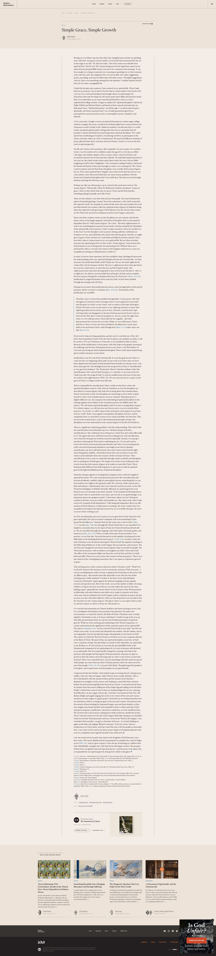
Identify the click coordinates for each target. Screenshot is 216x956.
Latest (94, 4)
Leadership (144, 942)
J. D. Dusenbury (83, 911)
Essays (76, 13)
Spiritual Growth (83, 802)
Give (117, 4)
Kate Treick (71, 37)
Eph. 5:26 (89, 525)
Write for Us (123, 931)
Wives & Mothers (107, 802)
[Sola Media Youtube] (164, 931)
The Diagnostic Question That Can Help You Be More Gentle (124, 885)
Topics (76, 802)
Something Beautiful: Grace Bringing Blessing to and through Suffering (89, 885)
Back (77, 756)
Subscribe (128, 4)
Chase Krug (118, 911)
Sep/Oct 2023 (100, 862)
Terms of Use (162, 942)
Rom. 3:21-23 (134, 277)
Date (75, 806)
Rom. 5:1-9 (121, 327)
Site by (170, 949)
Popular (102, 4)
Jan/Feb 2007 (172, 862)
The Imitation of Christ (90, 820)
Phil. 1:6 (82, 743)
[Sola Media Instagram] (168, 931)
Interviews (149, 881)
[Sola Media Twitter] (177, 931)
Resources (69, 13)
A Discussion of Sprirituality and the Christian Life (161, 885)
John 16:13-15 (89, 534)
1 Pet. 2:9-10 (94, 665)
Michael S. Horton (159, 911)
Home (63, 13)
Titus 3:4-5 (83, 330)
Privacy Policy (174, 942)
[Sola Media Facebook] (172, 931)
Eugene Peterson (169, 911)
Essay (63, 25)
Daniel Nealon (47, 911)
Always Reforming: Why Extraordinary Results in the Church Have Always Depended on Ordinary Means (53, 888)
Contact (114, 931)
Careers (153, 942)
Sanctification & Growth (95, 802)
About (110, 4)
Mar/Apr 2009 (147, 23)
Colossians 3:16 (89, 629)
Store (106, 931)
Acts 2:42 (119, 539)
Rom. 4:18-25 (111, 290)
